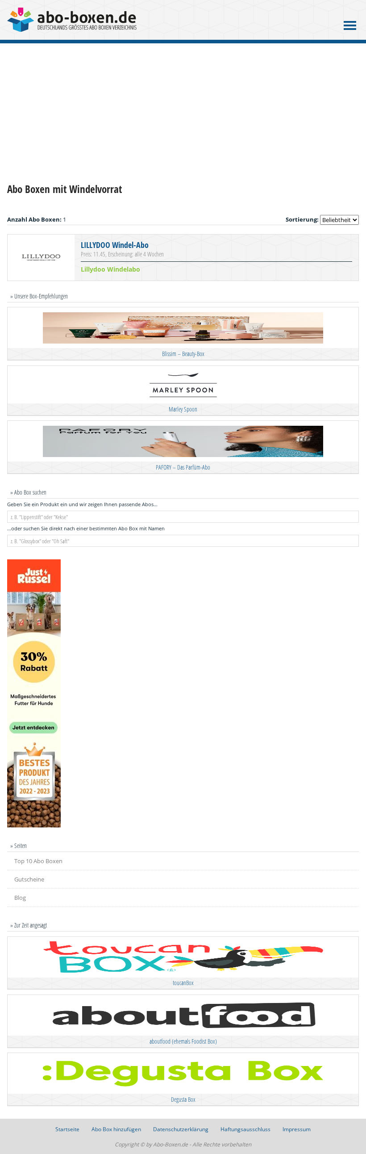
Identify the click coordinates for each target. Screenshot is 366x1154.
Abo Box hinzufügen (116, 1129)
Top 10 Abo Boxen (38, 861)
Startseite (67, 1129)
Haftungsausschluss (245, 1129)
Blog (20, 898)
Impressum (297, 1129)
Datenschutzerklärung (180, 1129)
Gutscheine (29, 879)
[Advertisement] (183, 113)
